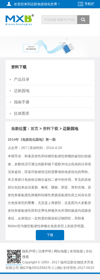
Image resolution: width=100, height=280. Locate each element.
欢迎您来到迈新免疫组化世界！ (37, 4)
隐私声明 (29, 251)
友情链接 (77, 251)
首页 (34, 128)
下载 (50, 235)
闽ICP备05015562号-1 (37, 268)
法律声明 (44, 251)
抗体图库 (21, 113)
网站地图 (60, 251)
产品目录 (21, 79)
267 (24, 148)
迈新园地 (21, 90)
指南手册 (21, 102)
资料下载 (50, 128)
